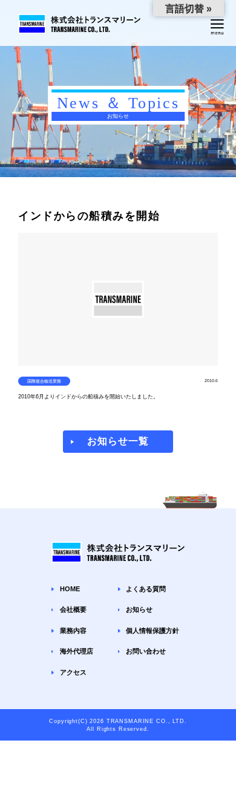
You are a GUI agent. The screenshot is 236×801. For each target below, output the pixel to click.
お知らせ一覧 (118, 441)
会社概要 (73, 609)
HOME (70, 588)
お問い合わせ (146, 651)
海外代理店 (76, 651)
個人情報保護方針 (152, 630)
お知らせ (139, 609)
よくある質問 (146, 588)
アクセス (73, 672)
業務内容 (73, 630)
